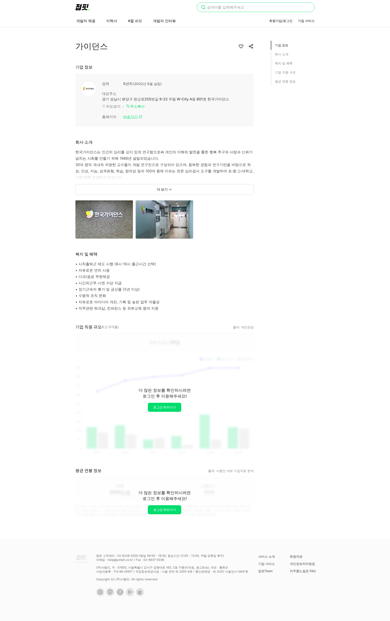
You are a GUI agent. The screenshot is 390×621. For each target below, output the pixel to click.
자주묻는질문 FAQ (303, 571)
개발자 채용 (85, 21)
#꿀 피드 (135, 21)
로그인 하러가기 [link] (164, 407)
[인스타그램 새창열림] (101, 595)
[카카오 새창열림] (111, 595)
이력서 (111, 21)
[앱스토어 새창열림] (141, 595)
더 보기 (162, 189)
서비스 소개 (266, 556)
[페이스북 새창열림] (121, 595)
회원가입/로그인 (280, 21)
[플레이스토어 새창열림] (131, 595)
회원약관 (296, 556)
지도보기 (113, 106)
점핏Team (265, 571)
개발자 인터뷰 (164, 21)
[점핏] (82, 7)
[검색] (203, 8)
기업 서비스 (306, 21)
